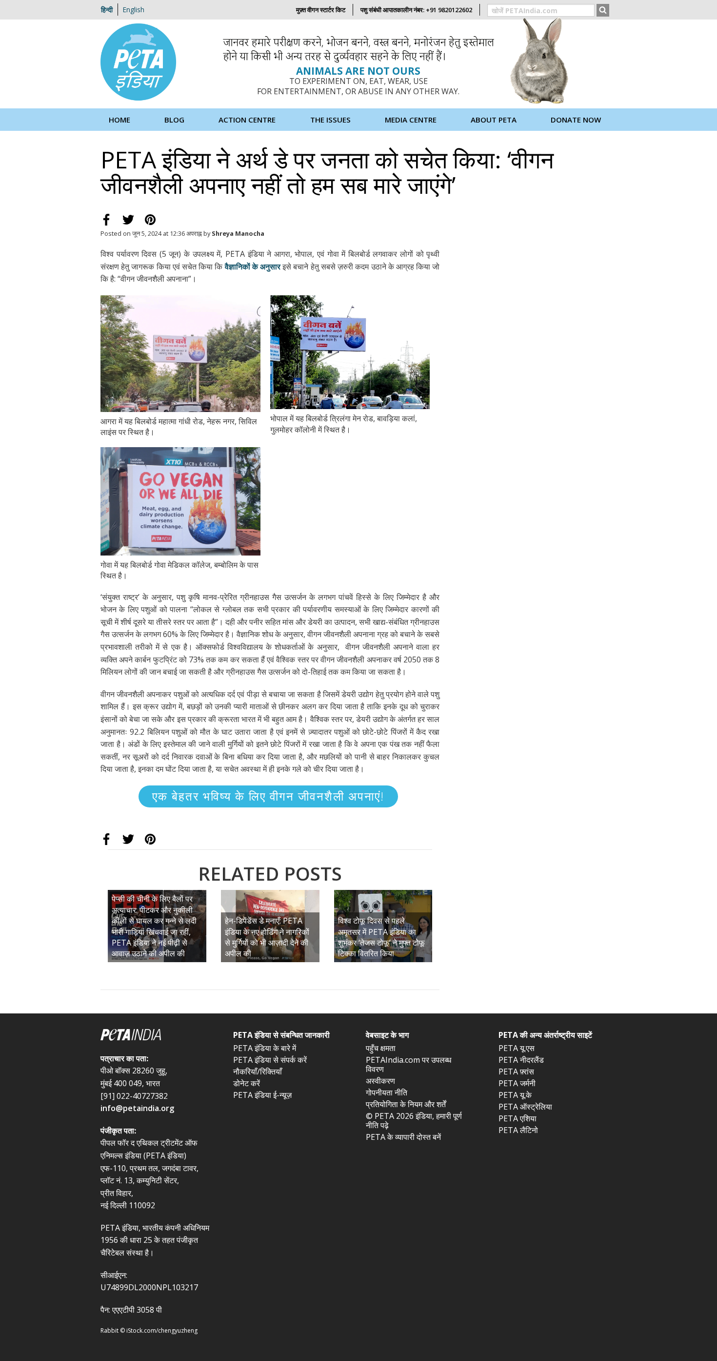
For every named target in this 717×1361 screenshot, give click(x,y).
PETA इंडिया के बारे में (264, 1048)
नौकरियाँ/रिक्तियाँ (257, 1071)
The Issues (330, 119)
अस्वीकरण (380, 1080)
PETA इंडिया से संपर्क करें (270, 1059)
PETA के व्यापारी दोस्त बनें (403, 1137)
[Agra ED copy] (180, 353)
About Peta (494, 119)
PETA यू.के (515, 1095)
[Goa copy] (180, 500)
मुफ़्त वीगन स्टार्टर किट (320, 9)
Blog (174, 119)
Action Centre (247, 119)
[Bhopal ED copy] (350, 351)
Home (119, 119)
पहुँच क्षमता (381, 1048)
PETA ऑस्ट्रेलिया (525, 1106)
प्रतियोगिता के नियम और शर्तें (406, 1104)
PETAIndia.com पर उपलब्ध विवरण (408, 1064)
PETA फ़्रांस (516, 1071)
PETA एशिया (517, 1118)
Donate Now (576, 119)
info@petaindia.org (137, 1108)
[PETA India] (159, 1036)
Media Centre (411, 119)
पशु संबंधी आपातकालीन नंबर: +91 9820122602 (416, 9)
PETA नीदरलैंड (521, 1059)
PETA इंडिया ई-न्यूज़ (262, 1095)
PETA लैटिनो (518, 1130)
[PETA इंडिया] (139, 63)
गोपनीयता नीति (386, 1092)
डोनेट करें (246, 1083)
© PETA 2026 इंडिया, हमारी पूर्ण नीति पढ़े (414, 1121)
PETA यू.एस (516, 1048)
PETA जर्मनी (517, 1083)
